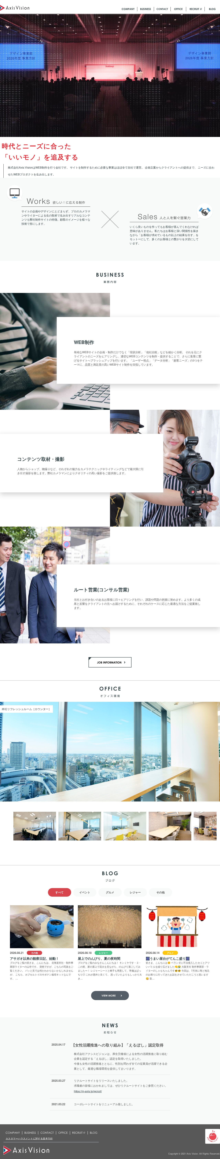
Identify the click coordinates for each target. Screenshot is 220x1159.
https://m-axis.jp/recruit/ (88, 1091)
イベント (84, 892)
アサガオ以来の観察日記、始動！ (34, 958)
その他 (160, 892)
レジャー (135, 892)
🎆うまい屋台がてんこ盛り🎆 (168, 958)
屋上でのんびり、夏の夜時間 (99, 958)
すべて (59, 892)
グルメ (110, 892)
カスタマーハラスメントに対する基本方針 (29, 1138)
